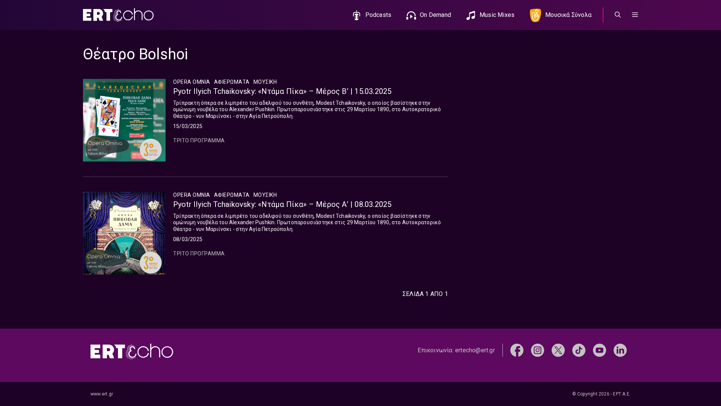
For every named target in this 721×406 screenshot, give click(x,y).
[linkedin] (620, 349)
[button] (635, 15)
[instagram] (537, 349)
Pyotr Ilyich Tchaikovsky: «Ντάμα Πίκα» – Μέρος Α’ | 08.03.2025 (282, 204)
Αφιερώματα (232, 82)
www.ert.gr (102, 394)
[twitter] (558, 349)
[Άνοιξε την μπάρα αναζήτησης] (617, 15)
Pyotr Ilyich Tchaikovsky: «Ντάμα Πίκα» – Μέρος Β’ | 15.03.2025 (282, 91)
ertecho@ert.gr (475, 350)
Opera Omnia (191, 82)
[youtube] (599, 349)
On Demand (435, 14)
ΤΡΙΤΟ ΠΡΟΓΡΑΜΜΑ (199, 140)
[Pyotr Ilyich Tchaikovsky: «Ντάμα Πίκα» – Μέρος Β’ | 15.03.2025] (124, 120)
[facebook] (516, 349)
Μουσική (265, 82)
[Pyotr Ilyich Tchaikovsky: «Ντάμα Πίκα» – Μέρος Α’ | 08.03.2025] (124, 233)
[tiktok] (578, 349)
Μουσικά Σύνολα (568, 14)
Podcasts (378, 14)
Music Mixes (497, 14)
